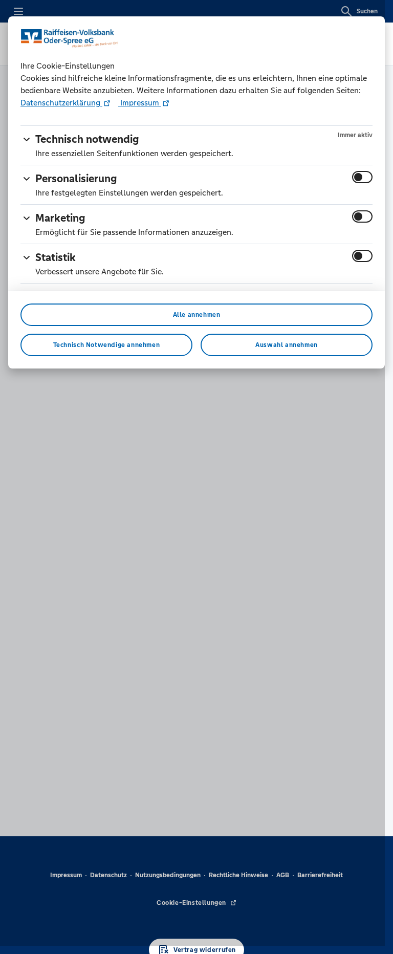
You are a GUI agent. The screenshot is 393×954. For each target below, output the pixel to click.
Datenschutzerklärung (61, 102)
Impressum (139, 102)
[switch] (362, 177)
